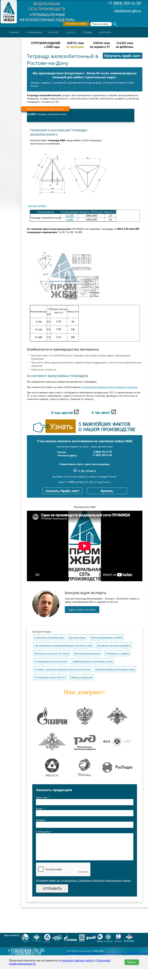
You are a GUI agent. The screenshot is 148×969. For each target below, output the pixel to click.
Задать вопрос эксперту (82, 609)
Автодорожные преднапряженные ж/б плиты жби (63, 645)
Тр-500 (69, 219)
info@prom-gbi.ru (127, 11)
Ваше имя (43, 797)
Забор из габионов (81, 677)
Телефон (40, 820)
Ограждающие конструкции (51, 661)
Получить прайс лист (122, 56)
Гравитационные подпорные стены (92, 661)
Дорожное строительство (49, 637)
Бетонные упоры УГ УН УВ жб (52, 653)
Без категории (77, 637)
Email (40, 808)
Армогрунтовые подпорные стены (115, 669)
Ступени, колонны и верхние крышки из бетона (62, 669)
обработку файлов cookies (77, 960)
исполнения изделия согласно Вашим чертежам (109, 387)
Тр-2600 (69, 215)
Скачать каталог (37, 205)
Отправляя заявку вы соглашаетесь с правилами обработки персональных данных (83, 880)
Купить (107, 491)
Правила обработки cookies (137, 953)
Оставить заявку (76, 23)
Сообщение (44, 831)
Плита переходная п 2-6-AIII (106, 637)
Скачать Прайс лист (62, 491)
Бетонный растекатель (87, 653)
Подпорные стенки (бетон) (50, 677)
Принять (131, 962)
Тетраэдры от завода (117, 653)
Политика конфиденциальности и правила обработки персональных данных (96, 953)
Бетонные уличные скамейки (113, 645)
